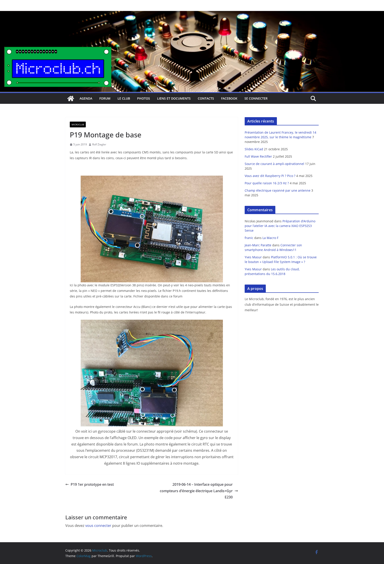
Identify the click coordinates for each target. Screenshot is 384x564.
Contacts (206, 98)
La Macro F (270, 238)
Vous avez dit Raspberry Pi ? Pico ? (270, 176)
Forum (104, 98)
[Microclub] (192, 13)
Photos (143, 98)
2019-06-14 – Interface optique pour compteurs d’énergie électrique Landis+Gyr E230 (196, 491)
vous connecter (98, 525)
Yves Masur (253, 257)
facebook (229, 98)
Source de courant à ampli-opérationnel (274, 164)
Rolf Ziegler (99, 144)
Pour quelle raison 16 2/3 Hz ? (267, 183)
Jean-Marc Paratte (258, 245)
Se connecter (256, 98)
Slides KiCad (254, 149)
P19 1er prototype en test (92, 484)
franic (249, 238)
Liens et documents (174, 98)
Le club (124, 98)
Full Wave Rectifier (258, 156)
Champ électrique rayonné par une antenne (277, 190)
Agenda (86, 98)
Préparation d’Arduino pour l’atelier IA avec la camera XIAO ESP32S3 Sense (280, 226)
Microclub (78, 124)
